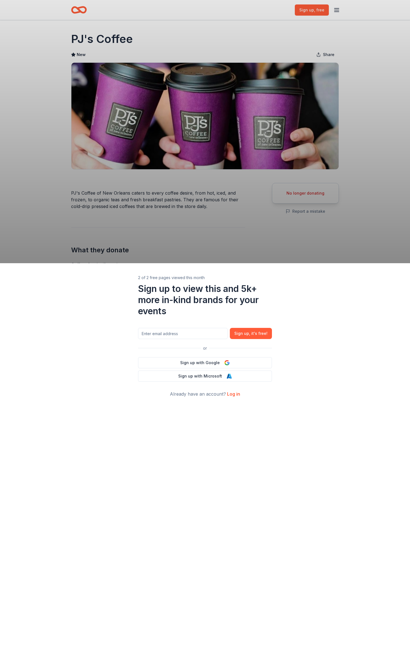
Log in (233, 394)
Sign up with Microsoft (200, 376)
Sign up (250, 333)
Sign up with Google (200, 362)
